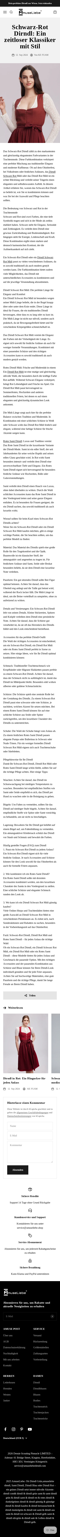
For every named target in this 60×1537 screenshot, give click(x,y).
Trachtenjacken (41, 1412)
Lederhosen (9, 1382)
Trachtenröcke (40, 1418)
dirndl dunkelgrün (14, 1510)
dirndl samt (19, 1497)
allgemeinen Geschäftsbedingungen (32, 1112)
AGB (6, 1341)
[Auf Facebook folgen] (5, 1429)
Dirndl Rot (48, 1485)
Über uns (7, 1335)
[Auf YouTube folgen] (30, 1429)
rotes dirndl (46, 1497)
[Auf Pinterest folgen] (22, 1429)
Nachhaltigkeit (10, 1353)
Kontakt (7, 1365)
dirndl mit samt (34, 1510)
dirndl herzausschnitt (41, 1505)
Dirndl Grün (36, 1481)
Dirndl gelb (30, 1522)
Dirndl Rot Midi (15, 371)
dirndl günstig (36, 1501)
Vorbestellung (40, 1359)
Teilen (32, 995)
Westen (7, 1394)
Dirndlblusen (39, 1388)
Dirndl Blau (31, 1485)
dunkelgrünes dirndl (16, 1501)
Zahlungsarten (40, 1353)
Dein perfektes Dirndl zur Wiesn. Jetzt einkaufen (30, 3)
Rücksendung (40, 1341)
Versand (37, 1335)
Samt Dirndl (18, 1485)
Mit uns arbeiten (11, 1359)
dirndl (20, 1493)
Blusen (36, 1394)
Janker (6, 1400)
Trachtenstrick (40, 1406)
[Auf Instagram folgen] (13, 1429)
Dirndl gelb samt (43, 1514)
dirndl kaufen (21, 1505)
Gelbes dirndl (45, 1518)
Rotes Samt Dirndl (12, 441)
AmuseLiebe (18, 1481)
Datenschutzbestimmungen (19, 1116)
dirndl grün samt (34, 1493)
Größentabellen (41, 1347)
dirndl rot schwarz (23, 1514)
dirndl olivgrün (13, 1518)
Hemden (7, 1388)
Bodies (36, 1400)
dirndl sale (29, 1518)
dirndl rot (32, 1497)
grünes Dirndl (17, 1489)
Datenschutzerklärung (14, 1347)
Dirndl (36, 1382)
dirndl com (8, 1493)
